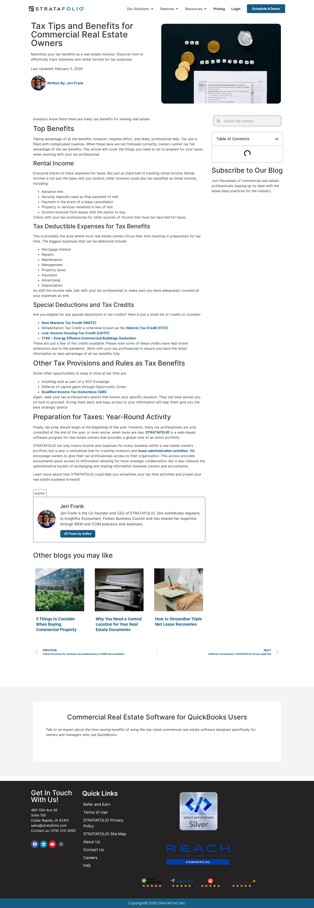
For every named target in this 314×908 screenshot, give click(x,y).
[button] (277, 139)
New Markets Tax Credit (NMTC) (69, 323)
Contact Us (93, 849)
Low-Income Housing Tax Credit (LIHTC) (76, 333)
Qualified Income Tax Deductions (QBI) (74, 392)
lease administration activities (163, 451)
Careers (90, 857)
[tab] (40, 493)
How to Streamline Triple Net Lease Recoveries (178, 621)
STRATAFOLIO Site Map (104, 834)
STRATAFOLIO (157, 432)
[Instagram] (61, 844)
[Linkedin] (43, 844)
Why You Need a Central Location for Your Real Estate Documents (119, 624)
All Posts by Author (77, 534)
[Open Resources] (205, 8)
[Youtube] (52, 844)
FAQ (87, 865)
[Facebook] (35, 844)
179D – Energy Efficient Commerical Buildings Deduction (89, 338)
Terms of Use (95, 812)
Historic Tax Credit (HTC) (147, 328)
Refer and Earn (96, 804)
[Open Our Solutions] (152, 8)
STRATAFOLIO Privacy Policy (103, 823)
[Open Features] (177, 8)
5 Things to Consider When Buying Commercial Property (56, 624)
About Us (91, 842)
